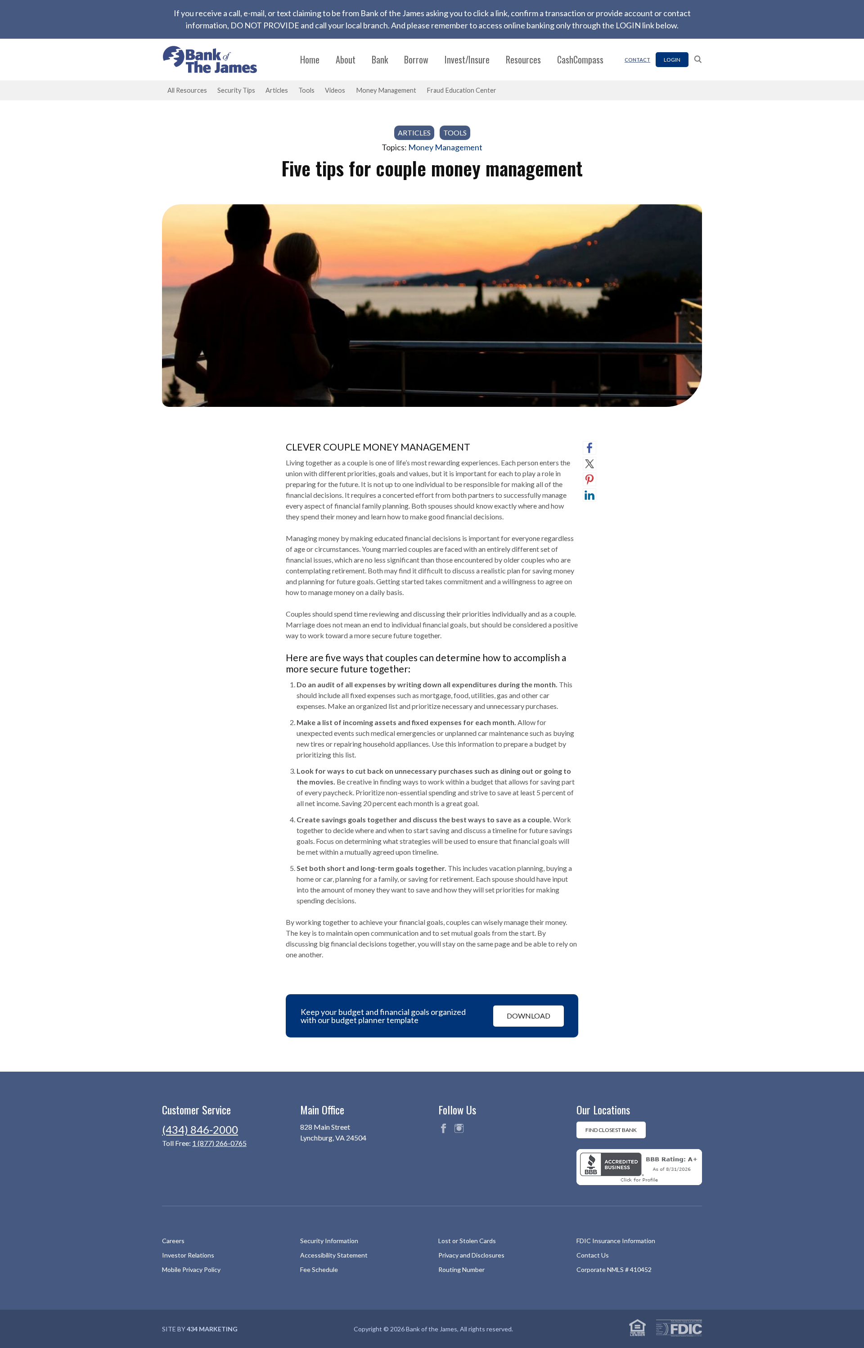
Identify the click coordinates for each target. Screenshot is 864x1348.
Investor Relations (188, 1255)
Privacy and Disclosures (471, 1255)
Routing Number (461, 1269)
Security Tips (236, 90)
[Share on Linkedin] (589, 495)
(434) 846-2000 (200, 1129)
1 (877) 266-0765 (219, 1143)
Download (528, 1015)
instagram (459, 1128)
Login (672, 59)
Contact (637, 60)
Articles (277, 90)
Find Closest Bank (611, 1130)
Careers (173, 1240)
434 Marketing (212, 1329)
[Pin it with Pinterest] (589, 479)
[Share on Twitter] (589, 463)
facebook (443, 1128)
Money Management (386, 90)
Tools (306, 90)
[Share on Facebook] (589, 448)
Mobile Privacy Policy (191, 1269)
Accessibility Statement (334, 1255)
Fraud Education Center (461, 90)
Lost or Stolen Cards (467, 1240)
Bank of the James (215, 59)
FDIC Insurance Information (615, 1240)
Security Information (329, 1240)
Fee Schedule (319, 1269)
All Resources (187, 90)
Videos (335, 90)
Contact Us (592, 1255)
